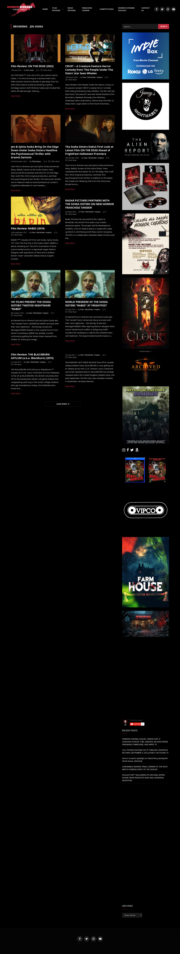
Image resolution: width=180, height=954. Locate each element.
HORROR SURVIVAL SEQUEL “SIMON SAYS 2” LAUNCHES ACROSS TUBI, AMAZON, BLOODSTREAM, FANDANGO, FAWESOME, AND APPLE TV (145, 742)
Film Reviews (56, 9)
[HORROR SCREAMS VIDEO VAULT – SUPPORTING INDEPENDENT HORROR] (20, 9)
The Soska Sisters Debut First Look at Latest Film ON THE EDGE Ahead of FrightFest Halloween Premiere (89, 150)
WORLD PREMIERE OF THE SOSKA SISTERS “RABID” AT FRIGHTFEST (86, 303)
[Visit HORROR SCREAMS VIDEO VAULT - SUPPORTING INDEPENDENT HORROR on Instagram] (123, 450)
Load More (61, 404)
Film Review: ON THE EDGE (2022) (32, 66)
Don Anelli (30, 70)
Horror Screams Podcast (126, 9)
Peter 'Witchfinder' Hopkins (93, 77)
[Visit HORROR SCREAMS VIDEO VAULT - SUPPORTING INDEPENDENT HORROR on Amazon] (137, 450)
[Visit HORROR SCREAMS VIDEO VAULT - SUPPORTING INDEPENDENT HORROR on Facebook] (128, 450)
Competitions (107, 9)
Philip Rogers (36, 161)
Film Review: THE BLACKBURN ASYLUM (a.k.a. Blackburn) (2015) (32, 356)
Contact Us (145, 9)
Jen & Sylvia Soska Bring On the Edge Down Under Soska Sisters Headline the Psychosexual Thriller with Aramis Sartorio (35, 152)
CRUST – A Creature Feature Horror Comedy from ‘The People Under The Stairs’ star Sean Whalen (89, 69)
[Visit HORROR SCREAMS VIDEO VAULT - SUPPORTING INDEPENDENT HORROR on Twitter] (132, 450)
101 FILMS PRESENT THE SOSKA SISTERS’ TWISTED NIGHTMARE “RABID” (31, 305)
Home (45, 9)
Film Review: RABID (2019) (28, 228)
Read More (16, 96)
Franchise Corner (87, 9)
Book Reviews (72, 9)
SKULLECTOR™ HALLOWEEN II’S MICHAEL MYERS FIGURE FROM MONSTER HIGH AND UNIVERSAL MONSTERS (143, 778)
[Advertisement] (145, 658)
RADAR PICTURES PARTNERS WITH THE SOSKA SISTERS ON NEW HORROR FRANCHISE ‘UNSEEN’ (89, 204)
